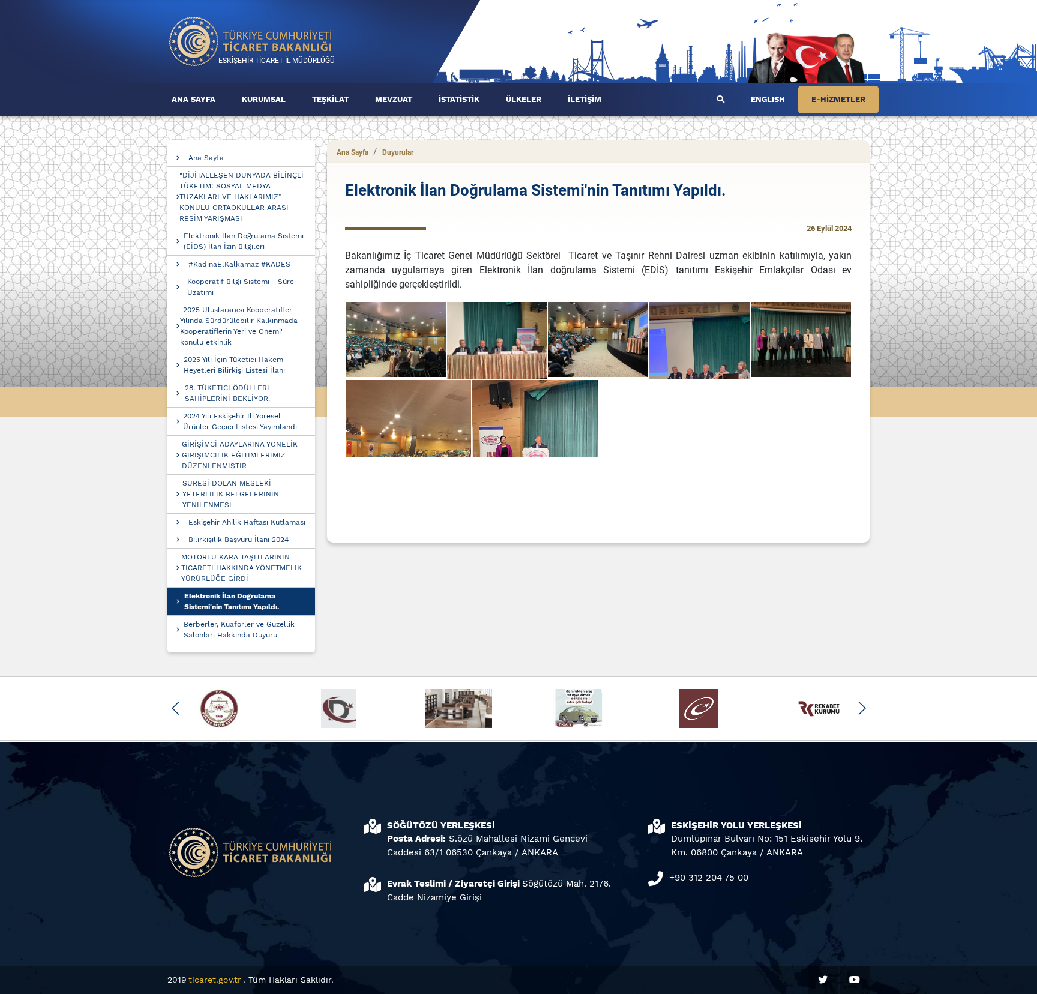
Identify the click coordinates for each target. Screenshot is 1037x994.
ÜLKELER (523, 99)
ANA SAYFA (193, 99)
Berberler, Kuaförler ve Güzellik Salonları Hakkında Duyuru (239, 629)
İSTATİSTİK (459, 99)
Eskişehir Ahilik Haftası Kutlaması (246, 522)
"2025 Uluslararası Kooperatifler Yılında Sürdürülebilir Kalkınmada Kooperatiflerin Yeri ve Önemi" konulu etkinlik (239, 326)
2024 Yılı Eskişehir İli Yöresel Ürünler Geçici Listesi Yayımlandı (240, 421)
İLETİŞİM (584, 99)
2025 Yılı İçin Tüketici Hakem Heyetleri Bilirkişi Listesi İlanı (234, 365)
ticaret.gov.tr (214, 979)
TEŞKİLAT (330, 99)
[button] (175, 708)
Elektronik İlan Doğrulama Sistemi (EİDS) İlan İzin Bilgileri (244, 241)
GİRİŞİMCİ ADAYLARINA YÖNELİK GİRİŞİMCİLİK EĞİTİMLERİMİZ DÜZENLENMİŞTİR (240, 455)
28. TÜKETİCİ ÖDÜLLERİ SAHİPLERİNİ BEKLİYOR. (227, 393)
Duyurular (397, 152)
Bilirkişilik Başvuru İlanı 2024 (238, 539)
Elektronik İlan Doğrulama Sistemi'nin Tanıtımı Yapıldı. (231, 601)
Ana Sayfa (206, 158)
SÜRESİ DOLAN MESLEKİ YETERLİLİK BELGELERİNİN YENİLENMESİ (230, 494)
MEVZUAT (393, 99)
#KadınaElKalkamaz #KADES (239, 264)
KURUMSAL (264, 99)
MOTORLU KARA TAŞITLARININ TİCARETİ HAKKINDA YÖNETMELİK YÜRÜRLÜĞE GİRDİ (241, 568)
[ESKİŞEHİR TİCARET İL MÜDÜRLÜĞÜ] (250, 40)
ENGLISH (768, 99)
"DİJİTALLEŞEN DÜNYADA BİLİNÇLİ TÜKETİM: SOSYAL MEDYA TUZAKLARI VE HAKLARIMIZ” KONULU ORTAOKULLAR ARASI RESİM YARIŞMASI (241, 197)
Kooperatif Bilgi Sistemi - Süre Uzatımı (240, 287)
